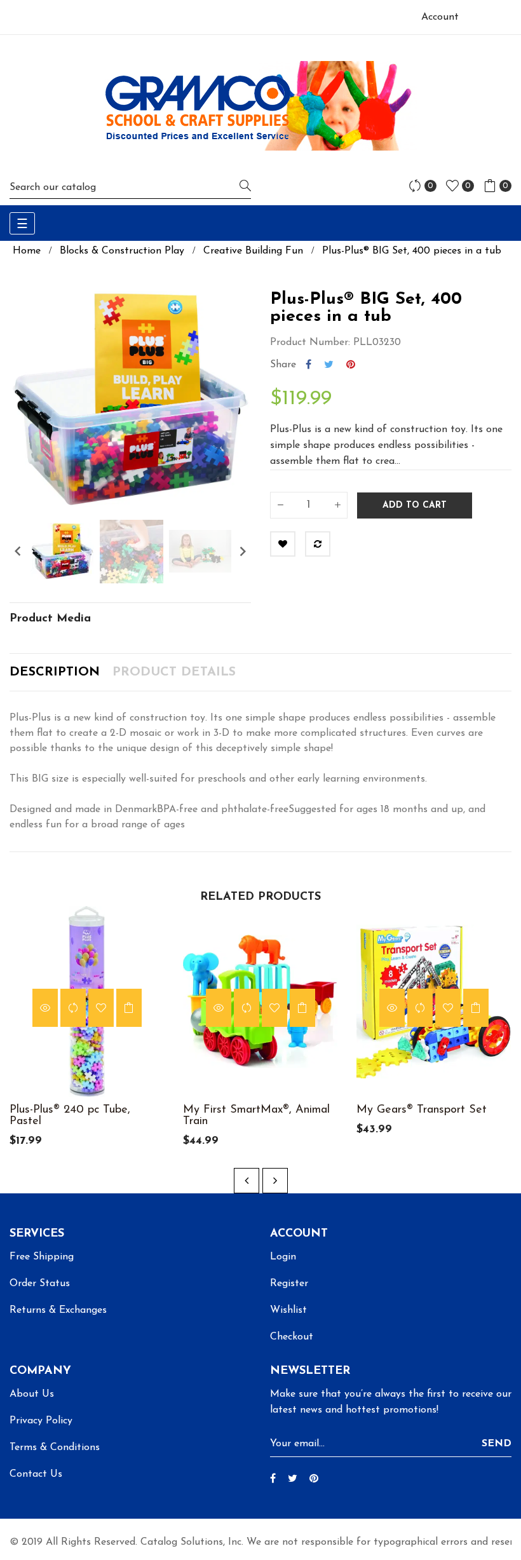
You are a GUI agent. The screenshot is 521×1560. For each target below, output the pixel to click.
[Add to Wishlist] (282, 544)
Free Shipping (42, 1257)
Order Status (40, 1284)
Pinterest (350, 364)
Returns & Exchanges (58, 1310)
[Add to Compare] (317, 544)
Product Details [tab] (174, 672)
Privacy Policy (41, 1421)
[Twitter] (292, 1479)
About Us (32, 1394)
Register (289, 1284)
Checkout (291, 1337)
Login (283, 1257)
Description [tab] (55, 672)
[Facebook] (273, 1479)
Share (308, 364)
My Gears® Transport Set (421, 1110)
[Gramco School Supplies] (260, 105)
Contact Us (36, 1474)
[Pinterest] (313, 1479)
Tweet (329, 364)
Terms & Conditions (55, 1447)
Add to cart (414, 505)
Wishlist (288, 1310)
